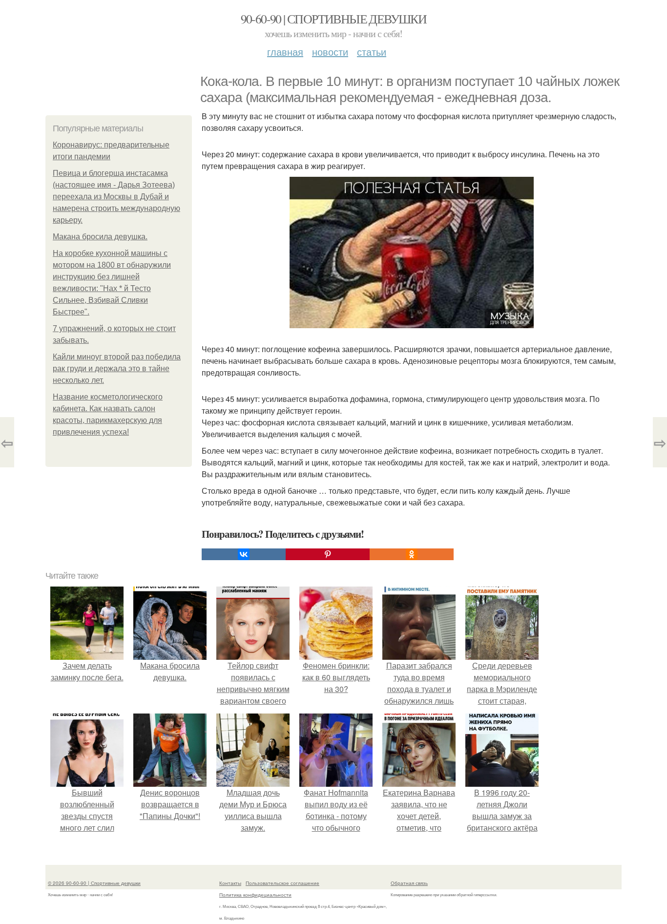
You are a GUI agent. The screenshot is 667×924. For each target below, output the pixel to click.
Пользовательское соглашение (282, 883)
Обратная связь (409, 883)
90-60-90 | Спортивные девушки (334, 18)
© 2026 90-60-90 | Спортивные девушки (94, 883)
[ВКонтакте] (244, 554)
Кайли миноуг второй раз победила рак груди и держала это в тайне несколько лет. (117, 368)
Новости (330, 51)
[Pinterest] (328, 554)
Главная (285, 51)
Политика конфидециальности (255, 894)
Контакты (230, 883)
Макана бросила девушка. (100, 236)
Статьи (371, 51)
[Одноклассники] (412, 554)
